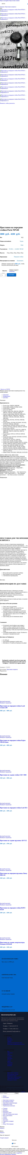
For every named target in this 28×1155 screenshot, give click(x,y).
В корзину (11, 274)
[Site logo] (14, 6)
